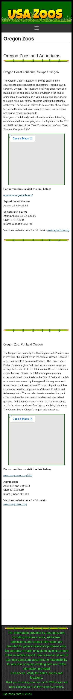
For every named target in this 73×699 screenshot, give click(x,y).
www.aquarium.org (58, 230)
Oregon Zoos (18, 38)
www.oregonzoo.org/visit (17, 475)
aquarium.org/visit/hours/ (18, 195)
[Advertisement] (36, 287)
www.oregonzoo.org (15, 504)
